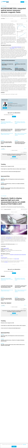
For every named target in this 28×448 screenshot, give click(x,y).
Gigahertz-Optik (6, 248)
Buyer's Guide (17, 258)
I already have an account (14, 158)
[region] (14, 150)
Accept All (14, 446)
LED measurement (9, 237)
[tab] (3, 148)
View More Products (4, 257)
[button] (1, 1)
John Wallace (3, 18)
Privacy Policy (24, 444)
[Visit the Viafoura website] (25, 152)
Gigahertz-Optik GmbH (7, 209)
